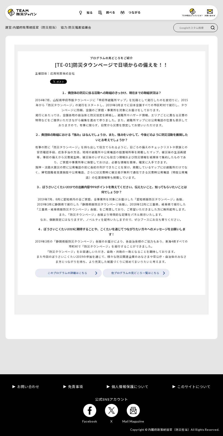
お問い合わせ (28, 387)
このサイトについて (194, 387)
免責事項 (75, 387)
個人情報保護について (130, 387)
